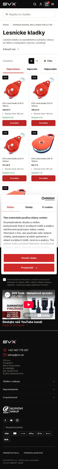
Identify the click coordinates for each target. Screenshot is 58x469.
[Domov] (10, 4)
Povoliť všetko (29, 258)
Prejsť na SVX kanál (13, 325)
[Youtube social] (11, 420)
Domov (6, 25)
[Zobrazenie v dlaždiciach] (31, 61)
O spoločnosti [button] (10, 397)
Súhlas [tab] (10, 207)
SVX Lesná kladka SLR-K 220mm (12, 159)
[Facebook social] (5, 420)
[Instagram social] (17, 420)
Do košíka (14, 123)
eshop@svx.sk (16, 354)
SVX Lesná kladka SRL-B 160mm (41, 159)
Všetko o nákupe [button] (11, 381)
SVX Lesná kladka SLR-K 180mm (12, 104)
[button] (11, 49)
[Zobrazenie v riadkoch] (37, 61)
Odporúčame (13, 69)
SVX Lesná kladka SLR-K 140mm (41, 104)
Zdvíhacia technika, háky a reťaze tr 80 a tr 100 (33, 25)
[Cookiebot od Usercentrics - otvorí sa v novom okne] (42, 199)
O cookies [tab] (47, 207)
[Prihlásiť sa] (41, 4)
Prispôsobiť (27, 267)
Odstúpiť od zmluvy (11, 453)
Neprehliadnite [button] (10, 389)
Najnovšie (32, 69)
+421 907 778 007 (18, 350)
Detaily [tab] (29, 207)
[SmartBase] (17, 463)
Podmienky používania (33, 453)
